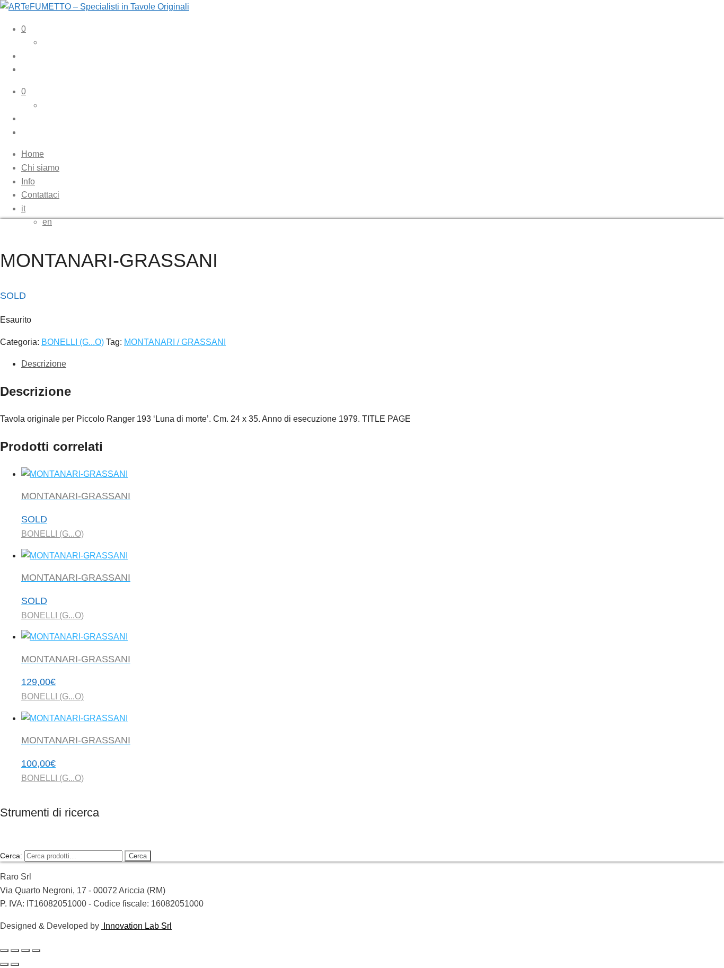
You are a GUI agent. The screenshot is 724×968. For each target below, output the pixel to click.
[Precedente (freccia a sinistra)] (4, 964)
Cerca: (11, 855)
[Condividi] (25, 950)
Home (32, 153)
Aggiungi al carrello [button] (72, 960)
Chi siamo (40, 167)
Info (28, 181)
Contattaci (40, 194)
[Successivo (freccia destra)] (15, 964)
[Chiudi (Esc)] (36, 950)
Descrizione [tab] (43, 363)
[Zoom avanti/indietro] (4, 950)
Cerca (138, 856)
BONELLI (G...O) (72, 342)
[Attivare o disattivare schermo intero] (15, 950)
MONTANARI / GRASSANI (175, 342)
